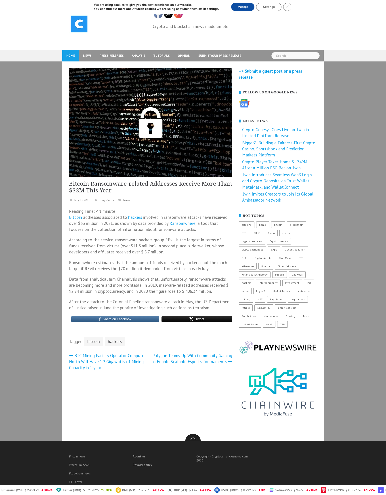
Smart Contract (287, 307)
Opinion (184, 56)
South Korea (249, 316)
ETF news (75, 482)
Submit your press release (219, 56)
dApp (274, 249)
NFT (260, 299)
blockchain (296, 224)
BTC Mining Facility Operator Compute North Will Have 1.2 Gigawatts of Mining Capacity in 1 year (106, 361)
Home (70, 56)
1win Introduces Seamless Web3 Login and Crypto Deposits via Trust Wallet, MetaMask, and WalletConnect (277, 181)
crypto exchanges (252, 249)
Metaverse (304, 291)
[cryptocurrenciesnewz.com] (79, 24)
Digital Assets (263, 258)
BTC (244, 233)
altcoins (247, 224)
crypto (286, 233)
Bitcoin (75, 217)
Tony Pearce (106, 200)
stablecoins (271, 316)
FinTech (279, 274)
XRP (282, 324)
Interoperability (268, 282)
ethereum (248, 266)
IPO (309, 282)
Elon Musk (285, 258)
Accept (243, 7)
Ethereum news (79, 465)
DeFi (244, 258)
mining (246, 299)
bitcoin (93, 341)
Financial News (287, 266)
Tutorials (161, 56)
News (87, 56)
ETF (301, 258)
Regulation (276, 299)
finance (265, 266)
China (271, 233)
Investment (292, 282)
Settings (269, 7)
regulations (298, 299)
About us (139, 456)
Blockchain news (80, 473)
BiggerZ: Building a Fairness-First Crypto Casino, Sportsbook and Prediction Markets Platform (278, 149)
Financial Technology (255, 274)
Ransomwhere (182, 223)
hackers (135, 217)
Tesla (306, 316)
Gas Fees (297, 274)
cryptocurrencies (252, 241)
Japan (245, 291)
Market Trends (281, 291)
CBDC (257, 233)
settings (212, 9)
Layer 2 (260, 291)
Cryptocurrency (279, 241)
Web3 (269, 324)
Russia (246, 307)
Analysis (138, 56)
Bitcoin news (77, 456)
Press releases (112, 56)
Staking (290, 316)
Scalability (263, 307)
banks (262, 224)
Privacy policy (142, 465)
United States (250, 324)
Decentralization (295, 249)
